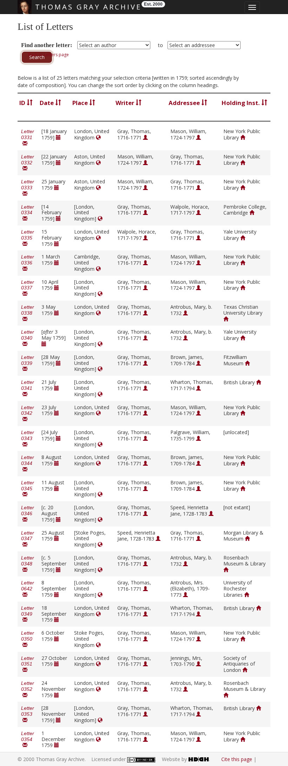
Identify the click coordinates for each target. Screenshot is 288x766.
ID (23, 103)
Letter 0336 (27, 263)
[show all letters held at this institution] (242, 137)
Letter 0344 (27, 463)
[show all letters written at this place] (98, 137)
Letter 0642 (27, 589)
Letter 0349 (27, 614)
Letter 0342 (27, 414)
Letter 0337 (27, 288)
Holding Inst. (241, 103)
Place (80, 103)
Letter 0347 (27, 539)
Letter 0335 (27, 238)
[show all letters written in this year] (58, 137)
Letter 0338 (27, 313)
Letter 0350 (27, 639)
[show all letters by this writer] (145, 137)
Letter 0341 (27, 388)
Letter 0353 (27, 714)
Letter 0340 (27, 338)
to (160, 45)
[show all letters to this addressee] (198, 137)
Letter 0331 (27, 137)
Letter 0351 (27, 664)
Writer (126, 103)
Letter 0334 (27, 213)
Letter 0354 (27, 739)
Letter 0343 (27, 438)
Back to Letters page (48, 55)
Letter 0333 (27, 188)
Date (47, 103)
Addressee (185, 103)
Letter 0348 (27, 564)
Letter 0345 (27, 489)
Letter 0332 (27, 163)
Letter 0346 (27, 514)
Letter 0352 (27, 689)
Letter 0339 (27, 363)
